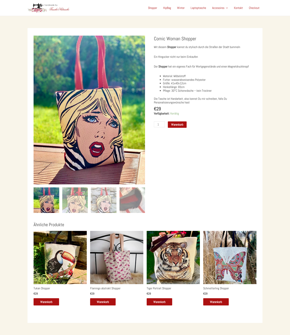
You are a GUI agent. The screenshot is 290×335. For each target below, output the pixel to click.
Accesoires (218, 8)
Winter (181, 8)
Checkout (254, 8)
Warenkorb (177, 124)
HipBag (167, 8)
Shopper (152, 8)
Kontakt (238, 8)
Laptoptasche (198, 8)
